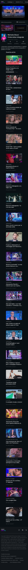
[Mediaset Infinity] (3, 2)
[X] (26, 530)
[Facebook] (19, 530)
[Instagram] (22, 530)
